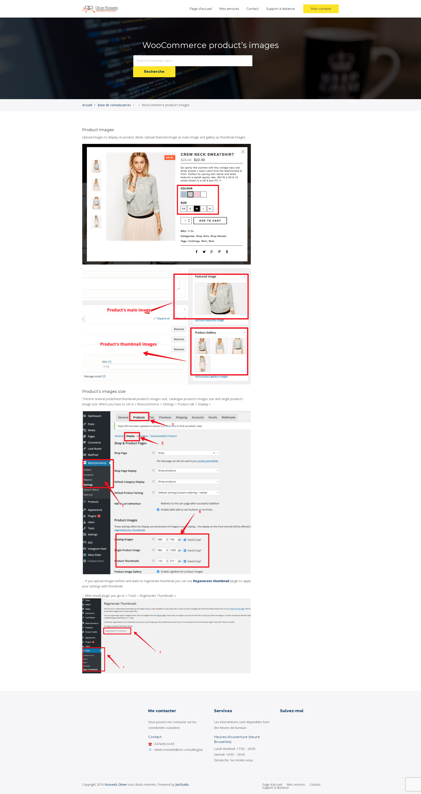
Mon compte (321, 9)
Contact (252, 9)
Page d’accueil (200, 9)
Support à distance (280, 9)
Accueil (87, 105)
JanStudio (182, 784)
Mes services (229, 9)
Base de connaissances (114, 105)
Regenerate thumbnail (211, 581)
